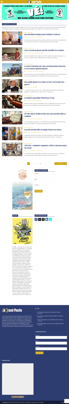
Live (38, 308)
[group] (17, 379)
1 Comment (35, 87)
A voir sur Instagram (18, 396)
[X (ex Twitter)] (43, 219)
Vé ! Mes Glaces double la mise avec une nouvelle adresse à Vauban (45, 115)
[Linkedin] (46, 219)
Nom (36, 179)
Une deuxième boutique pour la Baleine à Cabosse (42, 34)
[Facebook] (36, 219)
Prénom (37, 173)
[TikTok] (50, 219)
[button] (4, 379)
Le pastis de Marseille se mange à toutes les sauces (43, 130)
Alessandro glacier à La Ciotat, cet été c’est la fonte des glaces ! (44, 83)
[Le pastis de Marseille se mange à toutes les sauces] (12, 133)
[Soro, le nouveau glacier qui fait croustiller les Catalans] (12, 54)
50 (40, 163)
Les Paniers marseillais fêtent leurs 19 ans (39, 98)
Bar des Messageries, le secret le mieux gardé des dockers (50, 323)
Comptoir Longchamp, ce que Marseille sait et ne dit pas (50, 319)
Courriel (37, 185)
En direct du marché (28, 32)
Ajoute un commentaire (37, 37)
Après (60, 163)
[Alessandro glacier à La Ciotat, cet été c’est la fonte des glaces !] (12, 85)
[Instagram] (39, 219)
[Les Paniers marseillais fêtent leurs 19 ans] (12, 101)
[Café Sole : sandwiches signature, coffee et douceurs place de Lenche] (12, 149)
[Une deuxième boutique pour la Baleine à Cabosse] (12, 38)
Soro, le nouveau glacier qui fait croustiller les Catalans (44, 50)
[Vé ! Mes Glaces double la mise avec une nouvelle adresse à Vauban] (12, 117)
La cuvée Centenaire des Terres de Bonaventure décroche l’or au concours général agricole (44, 67)
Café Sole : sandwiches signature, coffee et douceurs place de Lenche (45, 146)
